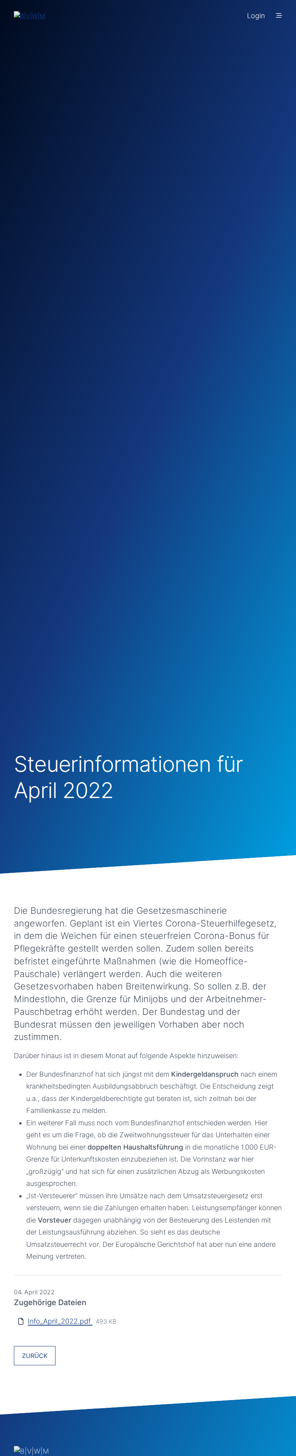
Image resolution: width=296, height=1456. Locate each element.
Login (256, 16)
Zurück (34, 1356)
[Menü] (279, 15)
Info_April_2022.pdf (60, 1321)
